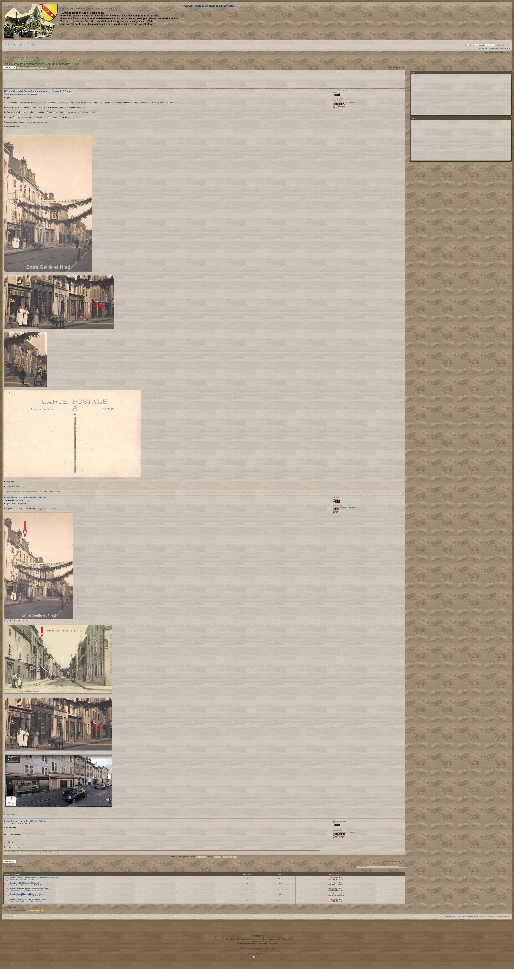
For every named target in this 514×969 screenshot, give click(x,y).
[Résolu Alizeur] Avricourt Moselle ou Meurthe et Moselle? (34, 878)
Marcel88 (15, 879)
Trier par (210, 857)
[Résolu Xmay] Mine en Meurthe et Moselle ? (28, 894)
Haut (403, 87)
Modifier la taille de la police (508, 44)
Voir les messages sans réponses (13, 57)
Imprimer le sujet (465, 44)
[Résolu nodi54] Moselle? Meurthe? (24, 883)
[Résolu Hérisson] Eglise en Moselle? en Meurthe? (31, 889)
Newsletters (483, 48)
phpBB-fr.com (262, 953)
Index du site (8, 45)
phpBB (251, 948)
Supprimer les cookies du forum (468, 916)
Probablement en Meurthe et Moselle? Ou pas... (26, 497)
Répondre (6, 67)
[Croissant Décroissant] (229, 857)
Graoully (11, 500)
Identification (32, 45)
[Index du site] (30, 21)
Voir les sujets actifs (32, 57)
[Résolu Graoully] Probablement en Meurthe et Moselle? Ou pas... (39, 91)
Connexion (506, 48)
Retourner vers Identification (14, 866)
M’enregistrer (497, 48)
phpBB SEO (257, 955)
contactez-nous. (257, 942)
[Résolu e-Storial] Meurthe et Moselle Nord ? (28, 900)
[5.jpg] (38, 565)
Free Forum (263, 949)
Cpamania (336, 877)
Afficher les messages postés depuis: (183, 857)
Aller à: (353, 866)
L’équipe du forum (450, 916)
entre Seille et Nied (14, 94)
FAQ (490, 48)
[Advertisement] (489, 21)
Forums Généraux (20, 45)
